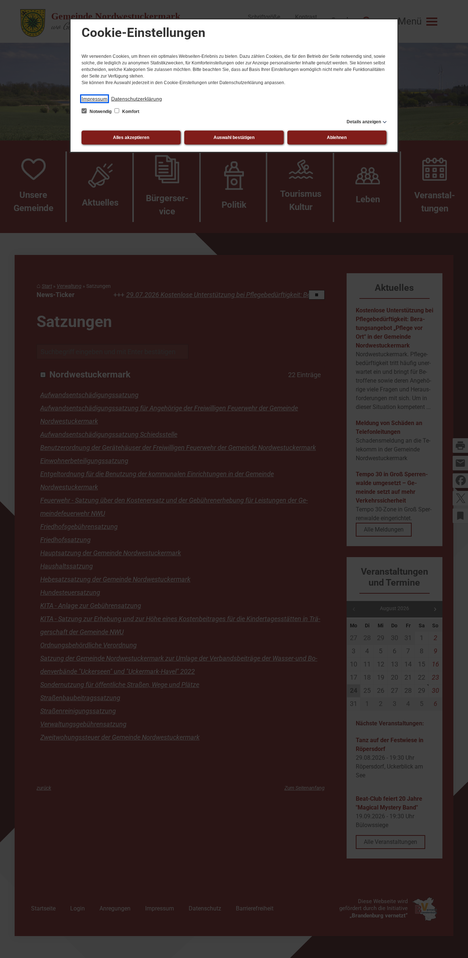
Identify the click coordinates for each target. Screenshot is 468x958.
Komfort (130, 111)
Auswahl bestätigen (234, 137)
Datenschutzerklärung (136, 99)
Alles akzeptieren (131, 137)
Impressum (94, 99)
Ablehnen (337, 137)
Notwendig (100, 111)
